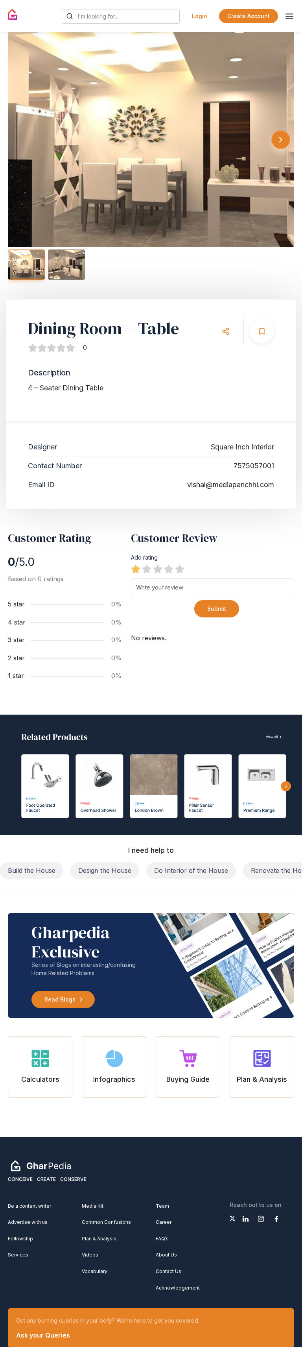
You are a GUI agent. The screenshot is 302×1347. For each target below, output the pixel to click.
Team (162, 1206)
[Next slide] (280, 139)
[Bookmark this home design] (261, 331)
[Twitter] (232, 1218)
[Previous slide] (21, 139)
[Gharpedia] (41, 1166)
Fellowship (20, 1239)
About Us (166, 1255)
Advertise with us (28, 1222)
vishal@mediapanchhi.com (230, 484)
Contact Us (168, 1271)
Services (18, 1255)
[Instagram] (261, 1219)
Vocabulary (94, 1271)
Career (163, 1222)
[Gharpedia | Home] (13, 14)
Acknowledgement (178, 1288)
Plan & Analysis (99, 1239)
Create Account (248, 16)
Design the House (104, 870)
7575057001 (254, 466)
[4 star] (168, 569)
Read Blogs (60, 999)
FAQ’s (162, 1239)
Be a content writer (29, 1206)
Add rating (144, 557)
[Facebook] (276, 1219)
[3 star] (157, 569)
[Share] (225, 331)
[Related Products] (151, 775)
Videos (90, 1255)
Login (199, 16)
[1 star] (135, 569)
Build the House (31, 870)
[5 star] (179, 569)
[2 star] (146, 569)
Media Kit (92, 1206)
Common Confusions (106, 1222)
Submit (216, 608)
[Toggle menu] (289, 16)
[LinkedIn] (245, 1219)
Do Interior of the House (191, 870)
